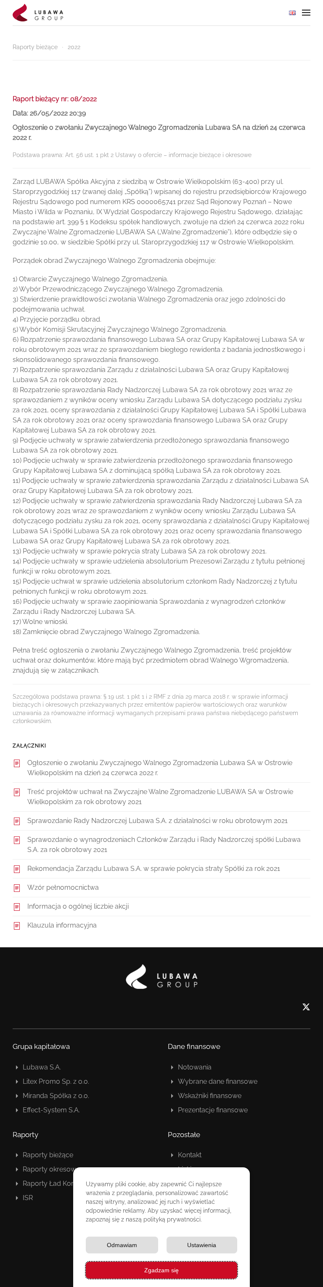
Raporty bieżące (48, 1155)
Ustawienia (201, 1245)
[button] (306, 12)
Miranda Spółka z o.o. (56, 1096)
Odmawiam (122, 1245)
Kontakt (189, 1155)
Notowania (195, 1067)
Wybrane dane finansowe (217, 1081)
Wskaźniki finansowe (209, 1096)
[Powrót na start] (38, 12)
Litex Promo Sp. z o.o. (56, 1081)
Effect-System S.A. (51, 1110)
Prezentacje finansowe (213, 1110)
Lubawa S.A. (42, 1067)
